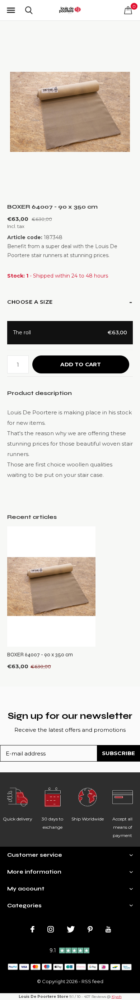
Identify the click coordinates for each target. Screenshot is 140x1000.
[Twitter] (71, 929)
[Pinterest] (90, 929)
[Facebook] (32, 929)
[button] (11, 10)
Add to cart (80, 364)
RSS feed (92, 981)
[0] (128, 10)
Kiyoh (117, 996)
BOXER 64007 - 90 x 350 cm (40, 654)
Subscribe (118, 753)
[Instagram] (50, 929)
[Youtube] (108, 929)
